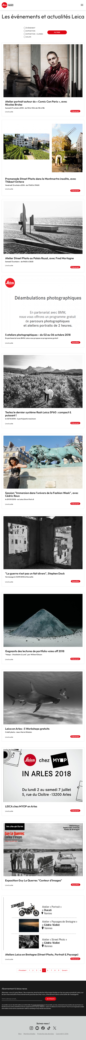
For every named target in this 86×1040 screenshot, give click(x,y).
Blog (20, 1034)
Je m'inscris (51, 999)
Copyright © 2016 (62, 1034)
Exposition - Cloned (34, 34)
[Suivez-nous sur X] (54, 1030)
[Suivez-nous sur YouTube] (37, 1030)
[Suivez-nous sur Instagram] (31, 1030)
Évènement (30, 28)
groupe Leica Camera (38, 1005)
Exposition (30, 31)
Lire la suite (9, 112)
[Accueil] (8, 5)
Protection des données (45, 1034)
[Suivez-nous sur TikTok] (49, 1030)
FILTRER (57, 32)
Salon (28, 37)
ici (75, 1006)
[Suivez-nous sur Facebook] (43, 1030)
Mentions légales (29, 1034)
